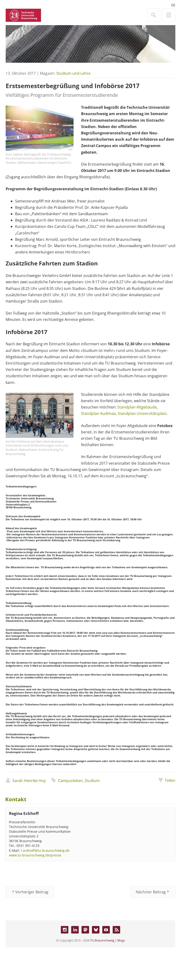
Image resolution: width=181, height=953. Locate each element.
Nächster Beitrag (151, 892)
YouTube (106, 930)
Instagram (64, 930)
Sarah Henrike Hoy (29, 780)
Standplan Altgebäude (137, 407)
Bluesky (95, 930)
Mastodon (85, 930)
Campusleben (70, 780)
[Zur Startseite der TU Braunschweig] (23, 14)
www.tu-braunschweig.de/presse (35, 855)
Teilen (170, 780)
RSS (116, 930)
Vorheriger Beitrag (31, 892)
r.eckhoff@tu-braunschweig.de (45, 850)
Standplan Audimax (98, 413)
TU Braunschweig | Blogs (107, 940)
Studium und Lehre (73, 73)
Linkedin (75, 930)
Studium (92, 780)
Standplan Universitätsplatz (142, 413)
